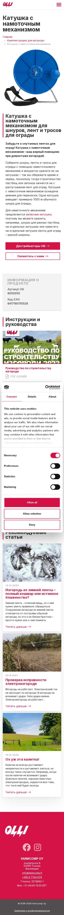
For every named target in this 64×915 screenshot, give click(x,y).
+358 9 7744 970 (32, 877)
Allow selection (32, 513)
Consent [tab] (11, 396)
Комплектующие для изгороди (25, 40)
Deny (32, 524)
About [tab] (52, 396)
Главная (7, 36)
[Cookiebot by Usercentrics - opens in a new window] (45, 387)
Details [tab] (32, 396)
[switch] (55, 466)
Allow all (32, 502)
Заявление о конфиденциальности (32, 910)
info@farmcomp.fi (32, 872)
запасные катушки (38, 214)
